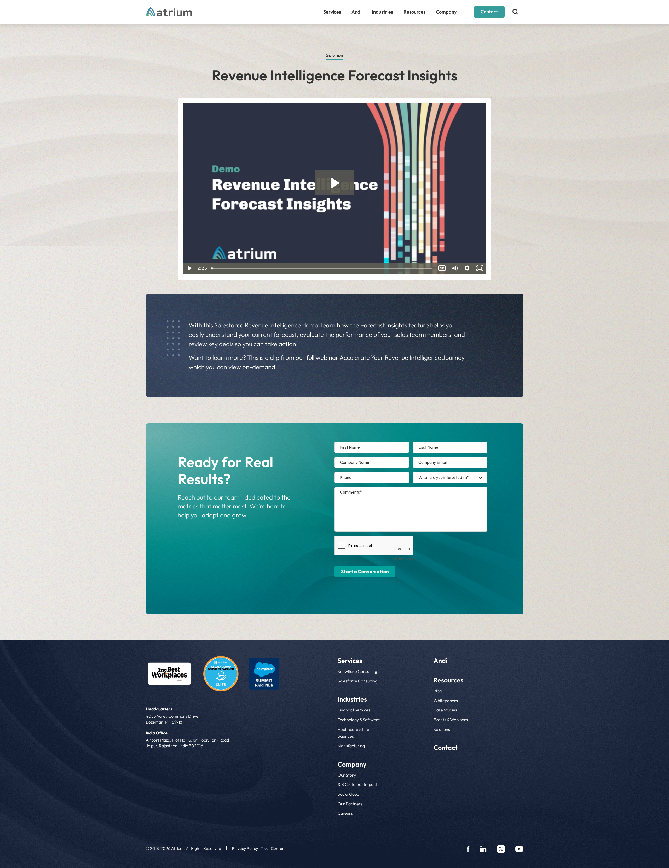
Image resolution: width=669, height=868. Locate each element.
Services (332, 12)
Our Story (347, 775)
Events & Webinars (451, 719)
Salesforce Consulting (357, 681)
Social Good (348, 794)
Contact (489, 12)
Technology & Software (359, 719)
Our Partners (350, 803)
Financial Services (354, 710)
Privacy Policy (245, 848)
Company (446, 12)
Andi (356, 12)
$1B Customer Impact (357, 784)
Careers (345, 813)
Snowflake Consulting (357, 671)
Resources (414, 12)
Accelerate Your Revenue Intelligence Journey (401, 357)
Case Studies (445, 710)
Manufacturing (351, 745)
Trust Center (272, 848)
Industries (382, 12)
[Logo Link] (169, 673)
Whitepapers (446, 700)
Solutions (442, 729)
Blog (438, 690)
